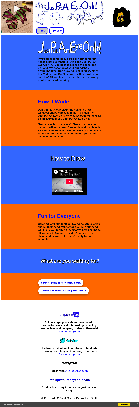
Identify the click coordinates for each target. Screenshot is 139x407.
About (42, 30)
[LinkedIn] (70, 316)
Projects (56, 30)
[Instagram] (70, 364)
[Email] (69, 381)
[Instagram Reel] (17, 32)
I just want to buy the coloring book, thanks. (63, 291)
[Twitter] (70, 342)
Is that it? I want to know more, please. (61, 283)
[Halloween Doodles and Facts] (122, 32)
